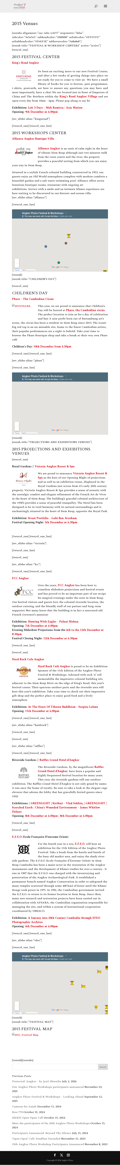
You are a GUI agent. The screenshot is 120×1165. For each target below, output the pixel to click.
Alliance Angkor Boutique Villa (33, 139)
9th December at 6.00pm (41, 112)
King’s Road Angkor (25, 63)
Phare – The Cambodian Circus (33, 299)
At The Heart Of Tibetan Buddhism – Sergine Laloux (63, 707)
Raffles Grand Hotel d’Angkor (59, 760)
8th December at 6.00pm (41, 816)
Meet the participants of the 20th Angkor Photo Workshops (51, 1123)
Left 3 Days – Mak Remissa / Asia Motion (55, 108)
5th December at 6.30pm (61, 522)
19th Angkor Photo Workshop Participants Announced (48, 1144)
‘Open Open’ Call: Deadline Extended (36, 1139)
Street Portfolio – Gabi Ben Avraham (52, 518)
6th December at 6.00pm (41, 926)
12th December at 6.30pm (60, 638)
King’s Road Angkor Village (78, 96)
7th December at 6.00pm (41, 626)
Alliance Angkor (49, 148)
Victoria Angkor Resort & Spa (55, 466)
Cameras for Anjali (24, 1106)
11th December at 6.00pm (42, 711)
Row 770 (17, 1112)
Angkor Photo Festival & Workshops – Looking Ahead (47, 1097)
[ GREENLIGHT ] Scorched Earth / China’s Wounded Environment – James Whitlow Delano (59, 807)
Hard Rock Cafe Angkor (28, 659)
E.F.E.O (17, 837)
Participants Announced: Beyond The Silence (41, 1133)
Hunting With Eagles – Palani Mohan (53, 622)
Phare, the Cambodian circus (85, 310)
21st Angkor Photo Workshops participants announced (48, 1087)
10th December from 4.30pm (52, 346)
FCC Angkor (20, 578)
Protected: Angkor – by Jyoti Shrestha (36, 1081)
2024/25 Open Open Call (27, 1118)
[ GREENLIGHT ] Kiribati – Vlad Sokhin (56, 803)
